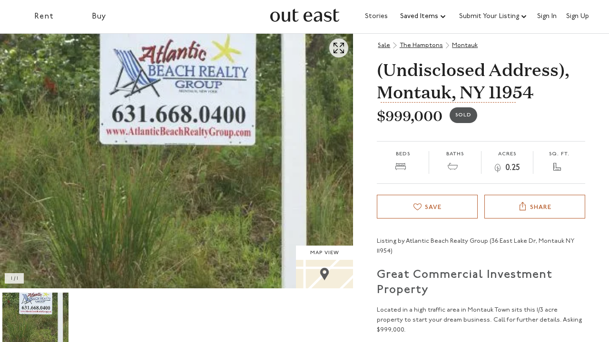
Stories (376, 16)
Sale (384, 45)
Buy (99, 16)
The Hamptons (421, 45)
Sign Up (577, 16)
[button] (423, 16)
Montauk (465, 45)
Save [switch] (433, 207)
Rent (44, 16)
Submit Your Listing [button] (489, 16)
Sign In (547, 16)
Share (540, 207)
